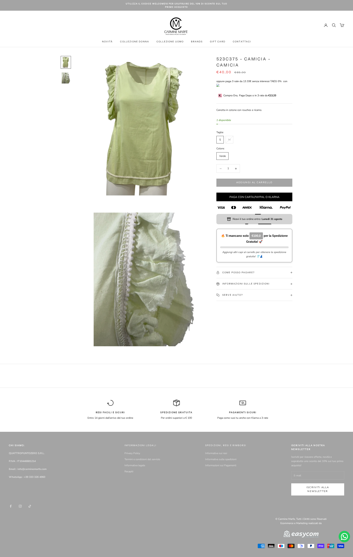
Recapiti (128, 471)
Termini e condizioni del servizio (142, 459)
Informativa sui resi (216, 453)
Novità (107, 41)
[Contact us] (344, 536)
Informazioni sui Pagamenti (220, 465)
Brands (197, 41)
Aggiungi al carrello (254, 182)
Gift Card (217, 41)
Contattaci (242, 41)
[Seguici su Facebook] (11, 506)
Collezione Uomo (170, 41)
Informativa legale (134, 465)
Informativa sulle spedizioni (220, 459)
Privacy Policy (132, 453)
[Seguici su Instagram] (20, 506)
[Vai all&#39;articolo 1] (66, 62)
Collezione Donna (134, 41)
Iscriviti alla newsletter (317, 489)
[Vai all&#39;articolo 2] (66, 78)
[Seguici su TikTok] (30, 506)
